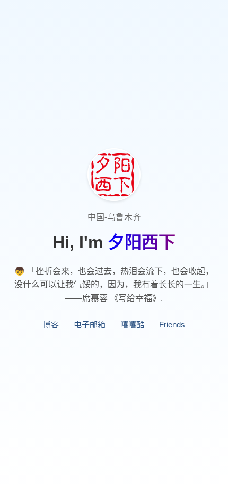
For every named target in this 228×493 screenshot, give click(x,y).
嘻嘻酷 (132, 324)
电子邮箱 (90, 324)
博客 (51, 324)
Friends (172, 324)
